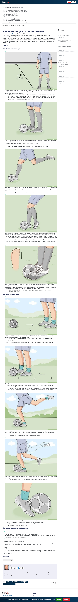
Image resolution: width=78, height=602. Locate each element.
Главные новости (7, 7)
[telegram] (14, 568)
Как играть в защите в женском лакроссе (14, 16)
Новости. (61, 30)
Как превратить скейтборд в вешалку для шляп (16, 10)
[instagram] (17, 568)
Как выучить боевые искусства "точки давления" (16, 20)
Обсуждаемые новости (17, 7)
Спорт (64, 2)
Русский (73, 2)
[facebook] (11, 568)
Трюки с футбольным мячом (9, 583)
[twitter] (19, 568)
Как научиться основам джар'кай (13, 19)
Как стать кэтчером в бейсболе (66, 69)
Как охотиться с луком (65, 52)
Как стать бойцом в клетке (66, 57)
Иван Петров (13, 33)
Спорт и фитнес (9, 581)
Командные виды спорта (19, 581)
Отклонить (67, 599)
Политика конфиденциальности (37, 594)
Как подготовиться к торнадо (12, 15)
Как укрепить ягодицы (65, 35)
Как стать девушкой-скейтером (67, 78)
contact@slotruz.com (7, 595)
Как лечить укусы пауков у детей (13, 12)
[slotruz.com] (5, 2)
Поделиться (7, 559)
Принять (59, 599)
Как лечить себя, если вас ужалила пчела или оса (16, 11)
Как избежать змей (64, 74)
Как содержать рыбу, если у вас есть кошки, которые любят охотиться (20, 21)
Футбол (26, 581)
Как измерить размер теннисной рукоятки (15, 18)
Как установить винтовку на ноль (67, 83)
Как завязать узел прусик (11, 14)
